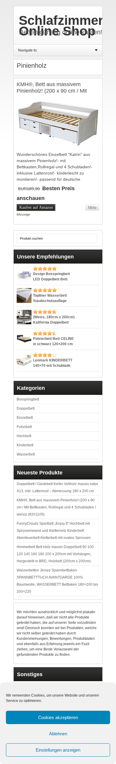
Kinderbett (25, 445)
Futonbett (24, 427)
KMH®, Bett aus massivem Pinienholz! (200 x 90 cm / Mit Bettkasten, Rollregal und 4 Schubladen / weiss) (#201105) (53, 93)
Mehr (92, 207)
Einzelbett (25, 418)
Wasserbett (26, 454)
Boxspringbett (28, 399)
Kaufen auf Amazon (36, 207)
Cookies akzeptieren (58, 717)
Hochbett (24, 436)
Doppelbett (26, 408)
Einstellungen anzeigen (58, 749)
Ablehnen (58, 733)
